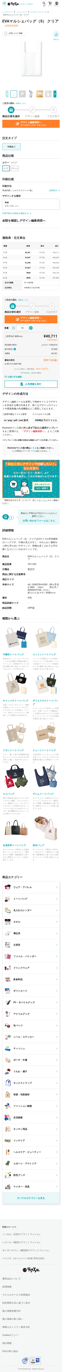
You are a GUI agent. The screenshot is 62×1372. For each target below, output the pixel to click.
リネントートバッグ (13, 750)
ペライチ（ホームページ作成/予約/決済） (24, 1258)
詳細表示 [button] (53, 190)
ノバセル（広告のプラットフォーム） (22, 1234)
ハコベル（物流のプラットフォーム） (22, 1242)
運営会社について (11, 1278)
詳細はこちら (21, 103)
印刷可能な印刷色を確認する (15, 213)
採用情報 (7, 1286)
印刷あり (11, 146)
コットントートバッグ (44, 654)
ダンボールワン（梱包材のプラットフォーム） (26, 1250)
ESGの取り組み (10, 1351)
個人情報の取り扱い (12, 1319)
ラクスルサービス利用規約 (16, 1294)
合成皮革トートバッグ (14, 845)
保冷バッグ (38, 845)
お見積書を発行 (33, 384)
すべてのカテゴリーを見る (31, 1198)
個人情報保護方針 (11, 1311)
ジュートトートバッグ (44, 750)
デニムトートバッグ (43, 793)
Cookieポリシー (10, 1335)
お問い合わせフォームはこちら (39, 520)
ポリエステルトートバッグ (45, 702)
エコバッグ (8, 793)
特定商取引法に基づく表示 (16, 1302)
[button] (56, 34)
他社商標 (7, 1343)
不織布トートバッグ (13, 654)
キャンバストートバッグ (15, 700)
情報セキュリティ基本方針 (16, 1327)
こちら (34, 448)
